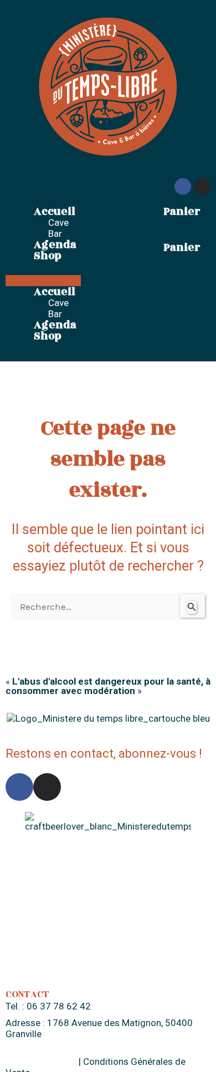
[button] (43, 280)
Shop (47, 255)
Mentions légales (41, 1061)
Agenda (55, 244)
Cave (58, 222)
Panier (181, 211)
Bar (55, 233)
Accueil (54, 211)
